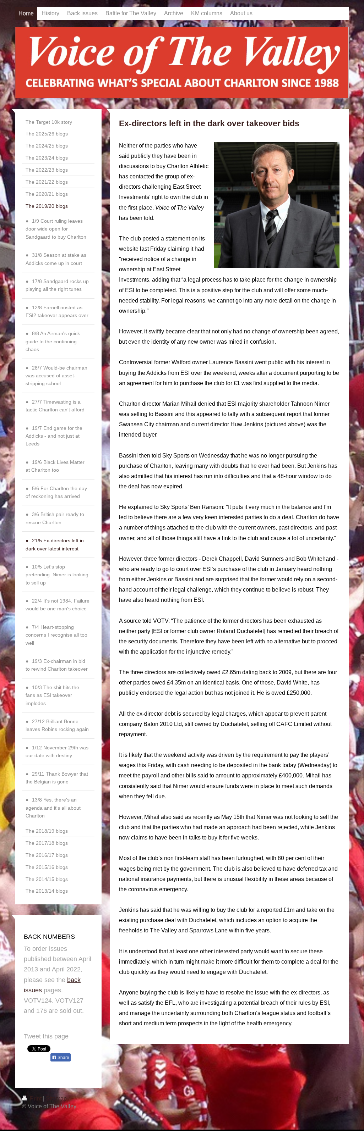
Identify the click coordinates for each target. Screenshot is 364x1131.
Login (334, 1099)
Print (35, 1099)
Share (62, 1057)
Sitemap (56, 1099)
